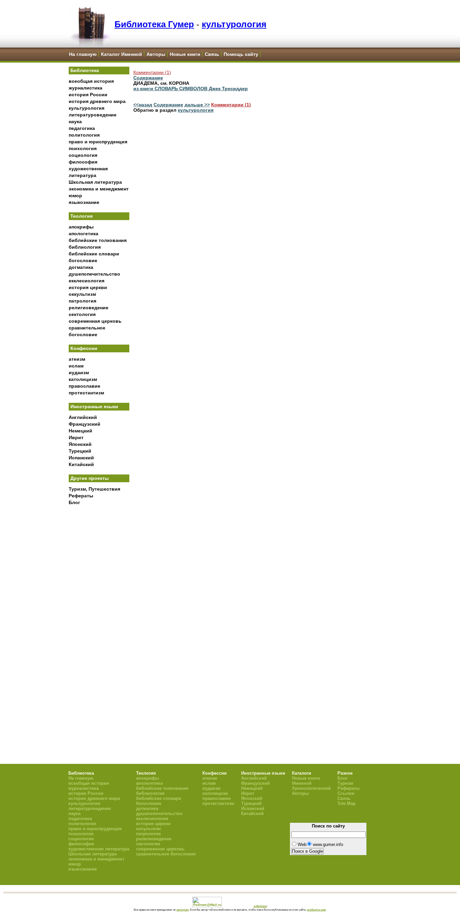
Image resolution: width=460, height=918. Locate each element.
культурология (234, 24)
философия (83, 162)
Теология (81, 216)
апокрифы (81, 226)
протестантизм (86, 392)
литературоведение (93, 114)
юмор (75, 195)
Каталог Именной (121, 54)
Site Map (346, 803)
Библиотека (84, 70)
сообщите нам (316, 909)
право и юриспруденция (98, 141)
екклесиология (86, 280)
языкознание (84, 202)
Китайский (81, 464)
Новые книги (185, 54)
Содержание (148, 77)
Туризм (345, 783)
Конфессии (83, 348)
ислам (76, 365)
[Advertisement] (99, 619)
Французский (84, 424)
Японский (80, 444)
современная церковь (95, 321)
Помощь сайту (241, 54)
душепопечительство (94, 274)
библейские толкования (98, 240)
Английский (83, 417)
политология (84, 135)
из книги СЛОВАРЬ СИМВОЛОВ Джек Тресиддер (190, 88)
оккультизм (82, 294)
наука (75, 121)
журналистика (85, 88)
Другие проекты (89, 478)
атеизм (77, 359)
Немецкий (80, 430)
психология (83, 148)
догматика (81, 267)
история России (88, 94)
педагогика (82, 128)
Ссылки (345, 793)
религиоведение (88, 307)
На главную (83, 54)
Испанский (81, 457)
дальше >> (197, 104)
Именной (301, 783)
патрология (82, 301)
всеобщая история (91, 81)
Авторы (155, 54)
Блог (74, 502)
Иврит (76, 437)
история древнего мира (97, 101)
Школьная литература (95, 182)
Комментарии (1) (152, 72)
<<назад (142, 104)
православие (84, 386)
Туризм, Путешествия (94, 489)
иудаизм (79, 372)
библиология (85, 247)
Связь (212, 54)
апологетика (83, 233)
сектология (82, 314)
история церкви (88, 287)
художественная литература (98, 848)
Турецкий (80, 451)
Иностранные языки (94, 406)
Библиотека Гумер (154, 24)
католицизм (83, 379)
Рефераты (81, 495)
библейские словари (94, 253)
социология (83, 155)
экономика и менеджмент (99, 188)
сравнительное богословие (166, 853)
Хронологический (311, 788)
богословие (83, 260)
